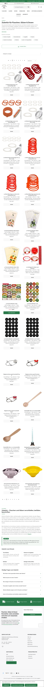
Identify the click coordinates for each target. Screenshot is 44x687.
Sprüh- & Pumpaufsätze (26, 39)
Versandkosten (19, 678)
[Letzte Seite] (24, 60)
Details (11, 94)
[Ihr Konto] (39, 7)
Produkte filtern (23, 46)
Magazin (29, 534)
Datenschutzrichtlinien (7, 624)
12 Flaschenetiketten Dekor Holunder (32, 231)
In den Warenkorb (11, 312)
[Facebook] (5, 3)
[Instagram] (6, 3)
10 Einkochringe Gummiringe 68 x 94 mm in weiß (11, 158)
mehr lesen (4, 31)
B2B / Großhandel (9, 660)
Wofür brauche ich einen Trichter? (10, 577)
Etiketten (17, 39)
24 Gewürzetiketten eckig (11, 303)
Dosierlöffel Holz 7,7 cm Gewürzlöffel (11, 447)
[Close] (42, 1)
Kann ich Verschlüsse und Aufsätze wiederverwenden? (15, 594)
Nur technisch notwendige (17, 685)
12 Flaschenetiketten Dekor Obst (11, 267)
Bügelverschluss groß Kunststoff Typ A (11, 375)
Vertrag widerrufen (11, 662)
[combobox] (20, 7)
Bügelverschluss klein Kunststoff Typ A (11, 411)
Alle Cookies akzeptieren (31, 685)
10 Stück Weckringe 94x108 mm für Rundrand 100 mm (32, 195)
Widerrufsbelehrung (10, 658)
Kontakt (29, 638)
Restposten (30, 658)
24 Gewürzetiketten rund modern (32, 339)
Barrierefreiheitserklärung (33, 646)
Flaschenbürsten (17, 36)
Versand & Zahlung (10, 656)
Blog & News (30, 642)
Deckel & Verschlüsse (8, 39)
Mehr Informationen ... (6, 683)
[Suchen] (28, 7)
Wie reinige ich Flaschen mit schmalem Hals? (13, 581)
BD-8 (31, 676)
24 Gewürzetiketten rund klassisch (11, 339)
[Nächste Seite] (22, 60)
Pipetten (32, 36)
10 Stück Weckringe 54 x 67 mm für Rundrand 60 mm (32, 158)
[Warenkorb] (41, 7)
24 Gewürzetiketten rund (32, 303)
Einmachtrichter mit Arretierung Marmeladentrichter (32, 484)
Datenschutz (30, 644)
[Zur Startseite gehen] (4, 7)
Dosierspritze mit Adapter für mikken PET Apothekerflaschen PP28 (32, 448)
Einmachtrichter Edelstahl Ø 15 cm (11, 483)
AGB (18, 623)
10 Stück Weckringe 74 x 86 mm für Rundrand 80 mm (11, 195)
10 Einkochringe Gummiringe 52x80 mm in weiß (32, 122)
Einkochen (30, 656)
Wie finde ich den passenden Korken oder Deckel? (14, 573)
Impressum (30, 640)
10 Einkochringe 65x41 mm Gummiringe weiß (11, 85)
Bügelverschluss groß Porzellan (32, 374)
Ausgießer (26, 36)
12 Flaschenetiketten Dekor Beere (11, 230)
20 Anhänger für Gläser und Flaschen (32, 268)
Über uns (29, 637)
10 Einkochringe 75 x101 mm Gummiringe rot (11, 122)
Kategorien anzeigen (22, 53)
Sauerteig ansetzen (32, 654)
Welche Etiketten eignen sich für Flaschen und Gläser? (15, 590)
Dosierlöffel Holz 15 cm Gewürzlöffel (32, 410)
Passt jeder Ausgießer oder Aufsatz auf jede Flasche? (14, 585)
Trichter (36, 39)
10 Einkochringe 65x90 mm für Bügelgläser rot (32, 85)
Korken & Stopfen (7, 36)
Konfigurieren (6, 685)
